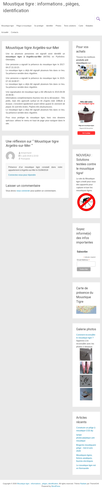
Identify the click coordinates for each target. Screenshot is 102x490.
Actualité (4, 32)
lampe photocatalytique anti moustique (85, 438)
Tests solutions (70, 26)
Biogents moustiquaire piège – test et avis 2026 (86, 448)
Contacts (14, 32)
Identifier (49, 26)
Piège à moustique (23, 26)
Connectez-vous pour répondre (22, 175)
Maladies (89, 26)
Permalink (25, 159)
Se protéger (39, 26)
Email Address (83, 260)
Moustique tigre (7, 26)
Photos (58, 26)
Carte (81, 26)
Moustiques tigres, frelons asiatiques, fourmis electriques (84, 458)
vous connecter (23, 191)
